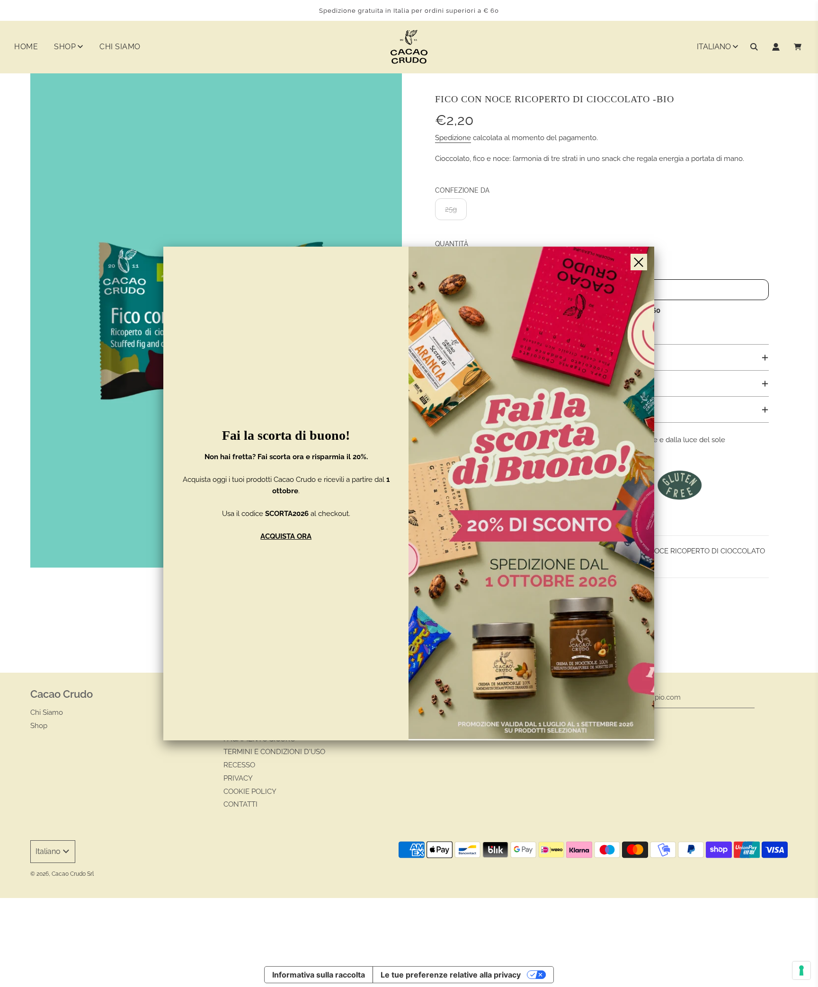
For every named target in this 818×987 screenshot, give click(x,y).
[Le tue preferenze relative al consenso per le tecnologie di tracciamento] (801, 970)
